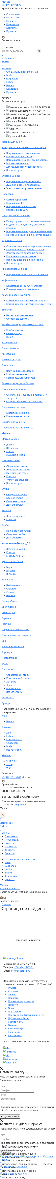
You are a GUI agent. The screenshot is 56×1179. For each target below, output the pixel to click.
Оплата (12, 987)
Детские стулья (14, 504)
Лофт (9, 685)
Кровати (6, 510)
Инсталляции (9, 657)
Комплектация (16, 1028)
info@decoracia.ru (20, 970)
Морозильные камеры (19, 156)
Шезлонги (12, 448)
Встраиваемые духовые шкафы (23, 181)
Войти (5, 61)
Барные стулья (14, 497)
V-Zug (9, 764)
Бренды (6, 703)
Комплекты (8, 697)
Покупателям (13, 17)
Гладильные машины (18, 412)
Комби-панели (14, 330)
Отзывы (12, 1025)
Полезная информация (21, 1001)
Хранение (7, 579)
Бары (9, 567)
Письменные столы (17, 473)
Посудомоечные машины (16, 215)
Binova (10, 85)
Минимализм (13, 688)
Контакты (11, 27)
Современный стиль (17, 674)
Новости (11, 21)
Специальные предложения (22, 71)
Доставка (13, 991)
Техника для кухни (12, 141)
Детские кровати (15, 516)
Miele (9, 75)
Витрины (11, 573)
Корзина (6, 66)
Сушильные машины (13, 421)
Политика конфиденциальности (26, 1015)
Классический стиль (17, 678)
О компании (13, 14)
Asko (9, 732)
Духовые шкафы (11, 175)
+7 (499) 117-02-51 (24, 967)
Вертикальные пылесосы (20, 370)
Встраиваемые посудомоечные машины (29, 231)
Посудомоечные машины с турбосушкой (29, 234)
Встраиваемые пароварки (21, 206)
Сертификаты (15, 1021)
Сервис (12, 994)
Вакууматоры (9, 342)
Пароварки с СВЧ (16, 203)
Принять (47, 1164)
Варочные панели (12, 240)
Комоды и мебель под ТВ (16, 543)
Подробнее (20, 804)
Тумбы (5, 525)
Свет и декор (9, 606)
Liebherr (11, 82)
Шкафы (10, 595)
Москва (6, 1)
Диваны (10, 444)
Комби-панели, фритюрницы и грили (23, 324)
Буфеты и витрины (12, 561)
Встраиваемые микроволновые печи (27, 274)
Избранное (8, 56)
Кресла (10, 451)
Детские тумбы (14, 537)
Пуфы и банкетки (16, 454)
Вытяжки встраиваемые (19, 315)
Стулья (5, 488)
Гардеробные (9, 601)
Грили (9, 336)
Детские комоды (15, 549)
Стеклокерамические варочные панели (28, 246)
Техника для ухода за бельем (18, 383)
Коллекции (12, 88)
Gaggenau (12, 78)
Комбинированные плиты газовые (25, 300)
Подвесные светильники (15, 629)
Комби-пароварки (16, 199)
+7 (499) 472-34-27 (11, 5)
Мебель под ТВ (14, 555)
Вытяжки (7, 309)
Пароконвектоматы (17, 209)
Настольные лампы (13, 646)
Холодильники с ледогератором (24, 166)
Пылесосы (7, 365)
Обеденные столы (16, 466)
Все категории (14, 170)
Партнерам (12, 24)
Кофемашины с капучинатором (24, 285)
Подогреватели (10, 348)
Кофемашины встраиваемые (22, 289)
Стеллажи (11, 588)
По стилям (7, 669)
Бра (4, 640)
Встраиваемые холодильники (23, 153)
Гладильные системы (13, 407)
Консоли (11, 476)
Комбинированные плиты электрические (29, 304)
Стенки (10, 592)
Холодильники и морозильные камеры (24, 147)
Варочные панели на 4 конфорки (25, 259)
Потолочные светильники (16, 635)
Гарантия (13, 1004)
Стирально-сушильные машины (24, 401)
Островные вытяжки (17, 318)
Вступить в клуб (10, 1116)
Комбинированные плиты (16, 294)
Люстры (6, 623)
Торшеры (7, 652)
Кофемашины (9, 280)
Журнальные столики (18, 469)
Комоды (10, 552)
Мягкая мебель (10, 438)
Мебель (6, 433)
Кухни (5, 663)
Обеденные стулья (16, 494)
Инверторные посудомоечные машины (28, 221)
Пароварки (8, 194)
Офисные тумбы (15, 534)
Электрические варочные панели (25, 252)
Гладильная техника (17, 416)
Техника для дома (11, 359)
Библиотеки (13, 585)
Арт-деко (11, 681)
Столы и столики (11, 460)
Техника (6, 727)
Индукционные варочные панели (25, 249)
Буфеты (10, 570)
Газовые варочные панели (21, 256)
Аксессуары (8, 353)
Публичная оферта (18, 1018)
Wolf (8, 767)
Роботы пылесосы (16, 374)
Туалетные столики (17, 479)
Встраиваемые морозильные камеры (27, 159)
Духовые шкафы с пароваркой (23, 184)
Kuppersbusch (14, 739)
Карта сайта (15, 1035)
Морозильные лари (17, 163)
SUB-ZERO (11, 761)
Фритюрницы (14, 333)
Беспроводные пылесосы (20, 377)
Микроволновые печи (14, 268)
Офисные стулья (15, 501)
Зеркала (6, 618)
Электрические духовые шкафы (24, 188)
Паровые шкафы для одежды (18, 427)
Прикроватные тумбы (18, 530)
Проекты (11, 31)
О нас (11, 1008)
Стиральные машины (14, 389)
